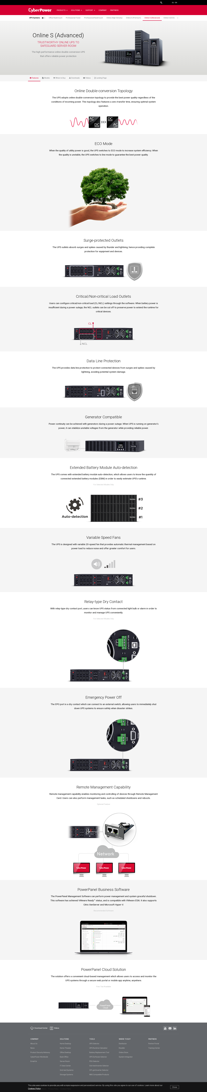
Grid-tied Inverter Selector (99, 1066)
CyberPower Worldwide (39, 1057)
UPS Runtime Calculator (98, 1048)
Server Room (65, 1061)
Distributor (123, 1044)
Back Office (64, 1057)
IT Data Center (65, 1066)
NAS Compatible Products (99, 1075)
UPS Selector (94, 1044)
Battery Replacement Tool (99, 1052)
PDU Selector (94, 1061)
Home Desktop (65, 1044)
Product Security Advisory (40, 1052)
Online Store (123, 1052)
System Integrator (126, 1057)
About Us (33, 1044)
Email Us (33, 1061)
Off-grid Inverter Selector (98, 1070)
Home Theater (65, 1048)
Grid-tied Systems (66, 1070)
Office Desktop (65, 1052)
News (32, 1048)
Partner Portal (153, 1044)
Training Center (154, 1048)
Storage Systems (66, 1075)
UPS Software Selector (98, 1057)
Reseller (122, 1048)
